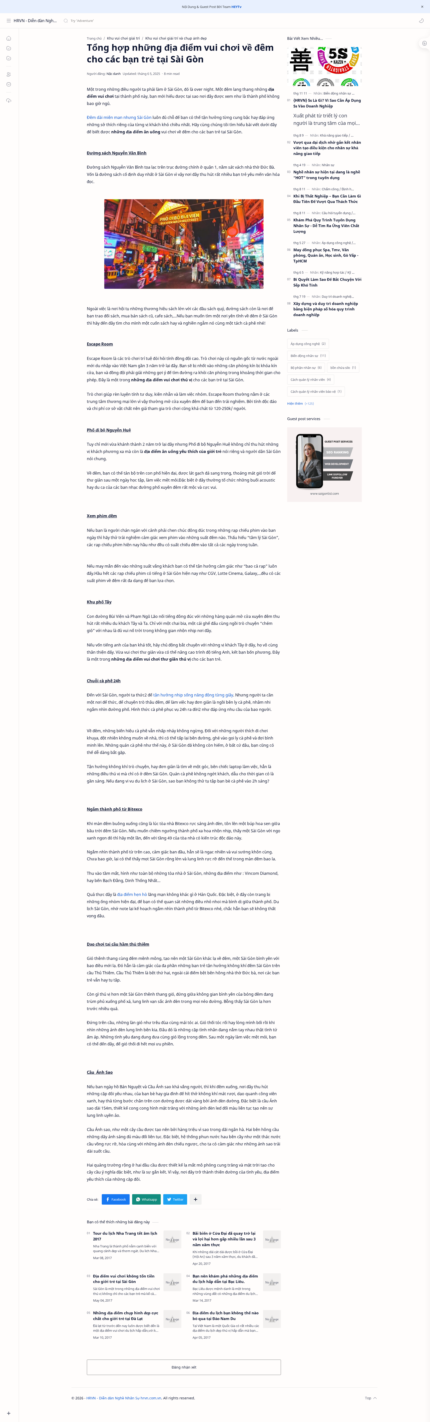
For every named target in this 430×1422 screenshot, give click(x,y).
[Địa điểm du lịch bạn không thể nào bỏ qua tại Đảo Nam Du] (272, 1319)
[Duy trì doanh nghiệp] (339, 296)
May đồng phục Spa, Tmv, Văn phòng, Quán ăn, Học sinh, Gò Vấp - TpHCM (325, 255)
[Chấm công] (331, 189)
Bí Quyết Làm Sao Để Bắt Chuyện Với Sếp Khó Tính (327, 282)
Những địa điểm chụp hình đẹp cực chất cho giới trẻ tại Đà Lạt (125, 1315)
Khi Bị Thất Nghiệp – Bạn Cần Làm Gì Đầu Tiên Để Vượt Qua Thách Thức (327, 199)
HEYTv (236, 6)
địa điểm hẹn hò (132, 894)
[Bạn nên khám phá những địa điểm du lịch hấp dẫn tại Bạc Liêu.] (272, 1282)
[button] (421, 20)
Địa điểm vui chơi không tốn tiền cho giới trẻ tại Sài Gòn (124, 1279)
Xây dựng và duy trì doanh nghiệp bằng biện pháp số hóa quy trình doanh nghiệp (325, 309)
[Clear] (141, 20)
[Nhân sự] (328, 165)
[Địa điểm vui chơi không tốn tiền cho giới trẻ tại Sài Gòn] (172, 1282)
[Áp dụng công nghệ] (337, 243)
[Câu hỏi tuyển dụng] (337, 213)
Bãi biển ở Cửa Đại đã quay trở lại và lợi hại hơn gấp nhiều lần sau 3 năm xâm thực (224, 1239)
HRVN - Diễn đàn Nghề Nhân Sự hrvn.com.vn (35, 20)
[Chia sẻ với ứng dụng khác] (196, 1199)
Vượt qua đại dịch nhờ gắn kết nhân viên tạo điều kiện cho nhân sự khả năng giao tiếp (327, 148)
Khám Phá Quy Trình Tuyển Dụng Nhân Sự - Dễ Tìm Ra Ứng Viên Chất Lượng (326, 225)
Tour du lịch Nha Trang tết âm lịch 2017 (125, 1236)
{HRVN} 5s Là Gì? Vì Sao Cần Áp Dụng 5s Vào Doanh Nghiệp (327, 103)
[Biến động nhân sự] (338, 93)
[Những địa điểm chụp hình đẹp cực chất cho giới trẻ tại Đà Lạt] (172, 1319)
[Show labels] (301, 403)
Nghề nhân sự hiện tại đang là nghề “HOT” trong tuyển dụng (326, 174)
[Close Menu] (422, 6)
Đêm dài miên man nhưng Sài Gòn (120, 117)
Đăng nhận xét (184, 1367)
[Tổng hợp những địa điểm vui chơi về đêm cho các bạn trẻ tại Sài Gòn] (184, 244)
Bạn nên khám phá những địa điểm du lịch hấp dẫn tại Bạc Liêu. (225, 1279)
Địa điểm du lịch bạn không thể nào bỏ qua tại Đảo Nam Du (226, 1315)
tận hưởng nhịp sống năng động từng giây (193, 695)
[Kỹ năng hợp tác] (333, 272)
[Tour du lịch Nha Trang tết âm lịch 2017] (172, 1239)
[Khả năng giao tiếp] (335, 135)
